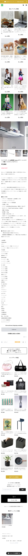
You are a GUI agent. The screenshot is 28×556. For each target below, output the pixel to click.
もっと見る (7, 36)
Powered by (12, 542)
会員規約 (4, 538)
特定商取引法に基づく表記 (7, 536)
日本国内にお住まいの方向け (14, 333)
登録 (22, 489)
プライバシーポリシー (6, 533)
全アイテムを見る (14, 477)
